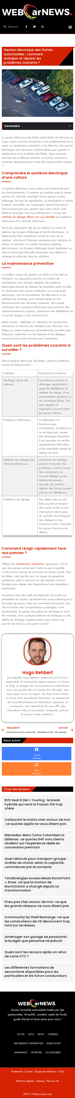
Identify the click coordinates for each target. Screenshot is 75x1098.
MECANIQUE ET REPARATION (28, 1043)
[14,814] (36, 749)
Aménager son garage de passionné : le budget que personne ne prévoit (36, 938)
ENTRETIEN (36, 1052)
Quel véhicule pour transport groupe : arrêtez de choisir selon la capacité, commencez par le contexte (36, 862)
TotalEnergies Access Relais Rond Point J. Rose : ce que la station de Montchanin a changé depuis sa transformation (37, 884)
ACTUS (21, 1034)
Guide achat (54, 1043)
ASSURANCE (20, 1052)
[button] (70, 27)
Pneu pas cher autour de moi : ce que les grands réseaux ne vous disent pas (37, 904)
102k (36, 770)
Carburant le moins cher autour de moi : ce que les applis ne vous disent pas (37, 821)
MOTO (41, 1034)
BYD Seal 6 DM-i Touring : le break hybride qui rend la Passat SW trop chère (34, 804)
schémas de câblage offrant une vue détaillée (28, 217)
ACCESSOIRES (53, 1052)
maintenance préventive (30, 564)
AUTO (31, 1034)
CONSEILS (53, 1034)
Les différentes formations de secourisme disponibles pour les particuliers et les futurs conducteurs (36, 971)
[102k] (36, 765)
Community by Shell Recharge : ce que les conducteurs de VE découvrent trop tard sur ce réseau (37, 921)
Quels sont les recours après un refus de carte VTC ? (35, 954)
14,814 (36, 755)
